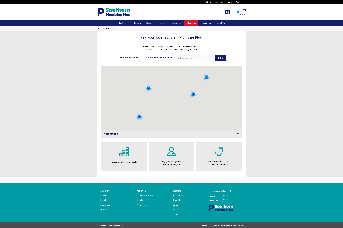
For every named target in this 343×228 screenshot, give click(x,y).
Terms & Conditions (216, 225)
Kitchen (103, 195)
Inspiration (206, 23)
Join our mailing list (218, 191)
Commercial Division (145, 195)
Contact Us (219, 2)
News (175, 210)
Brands (140, 200)
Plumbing (104, 210)
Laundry (103, 200)
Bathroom (104, 191)
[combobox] (202, 12)
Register (239, 2)
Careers (176, 205)
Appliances (105, 205)
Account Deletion (237, 225)
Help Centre (178, 195)
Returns (227, 225)
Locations (229, 2)
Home (100, 28)
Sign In (208, 2)
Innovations (213, 200)
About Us (221, 23)
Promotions (142, 205)
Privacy (205, 225)
